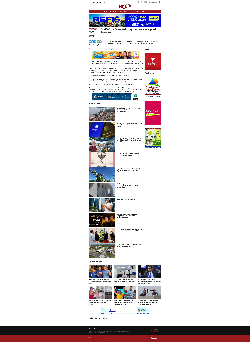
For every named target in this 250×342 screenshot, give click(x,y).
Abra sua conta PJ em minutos (126, 199)
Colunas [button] (136, 11)
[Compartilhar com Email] (100, 41)
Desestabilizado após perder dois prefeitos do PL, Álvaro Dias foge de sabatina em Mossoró (124, 302)
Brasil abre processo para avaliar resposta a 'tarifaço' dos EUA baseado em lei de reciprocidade (129, 185)
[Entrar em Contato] (146, 2)
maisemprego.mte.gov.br (122, 81)
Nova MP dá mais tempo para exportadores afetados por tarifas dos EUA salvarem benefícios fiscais (129, 109)
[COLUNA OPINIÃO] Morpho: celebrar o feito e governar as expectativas (128, 154)
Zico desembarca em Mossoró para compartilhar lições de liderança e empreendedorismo (127, 215)
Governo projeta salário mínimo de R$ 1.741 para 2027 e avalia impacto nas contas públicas (129, 124)
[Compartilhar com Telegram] (95, 41)
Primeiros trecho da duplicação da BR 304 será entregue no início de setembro (100, 302)
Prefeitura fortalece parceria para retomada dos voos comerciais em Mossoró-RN (129, 230)
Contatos (144, 11)
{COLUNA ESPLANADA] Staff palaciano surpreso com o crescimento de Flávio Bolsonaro (149, 281)
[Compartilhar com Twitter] (90, 41)
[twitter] (142, 2)
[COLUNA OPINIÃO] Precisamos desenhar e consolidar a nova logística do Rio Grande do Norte (129, 140)
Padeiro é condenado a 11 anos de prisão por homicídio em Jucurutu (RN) (124, 281)
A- (94, 44)
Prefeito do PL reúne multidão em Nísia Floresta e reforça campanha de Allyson (100, 281)
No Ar (120, 11)
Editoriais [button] (113, 11)
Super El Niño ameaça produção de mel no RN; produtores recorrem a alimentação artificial (129, 170)
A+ (90, 44)
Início (105, 11)
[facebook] (139, 2)
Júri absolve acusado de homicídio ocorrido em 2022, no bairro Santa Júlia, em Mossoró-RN (148, 302)
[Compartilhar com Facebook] (92, 41)
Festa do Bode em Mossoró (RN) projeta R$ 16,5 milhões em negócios (129, 245)
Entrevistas (128, 11)
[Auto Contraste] (98, 44)
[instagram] (144, 2)
